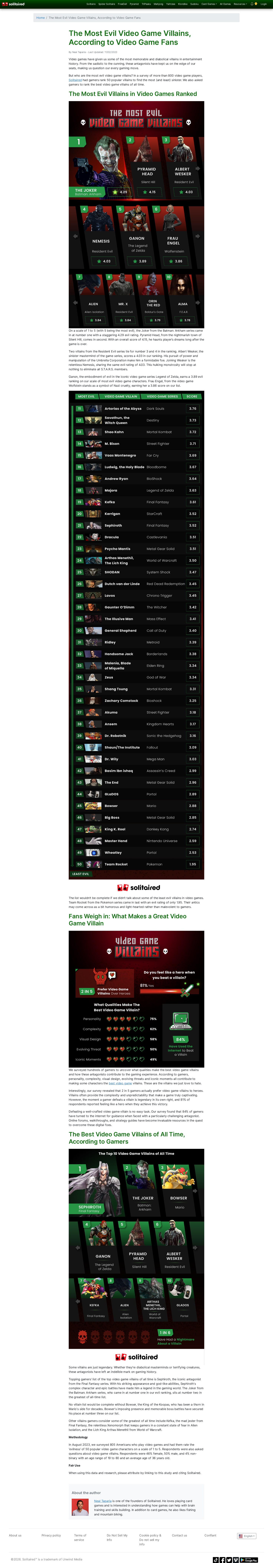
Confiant (210, 1535)
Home (40, 18)
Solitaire (91, 4)
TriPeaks (146, 4)
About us (15, 1535)
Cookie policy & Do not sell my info (150, 1539)
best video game (120, 1083)
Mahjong (158, 4)
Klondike (182, 4)
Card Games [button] (208, 4)
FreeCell (122, 4)
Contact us (179, 1535)
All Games (225, 4)
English (248, 1536)
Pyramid (134, 4)
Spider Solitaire (106, 4)
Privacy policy (51, 1535)
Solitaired (75, 80)
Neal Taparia (102, 1501)
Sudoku (194, 4)
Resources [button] (239, 4)
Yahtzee (170, 4)
